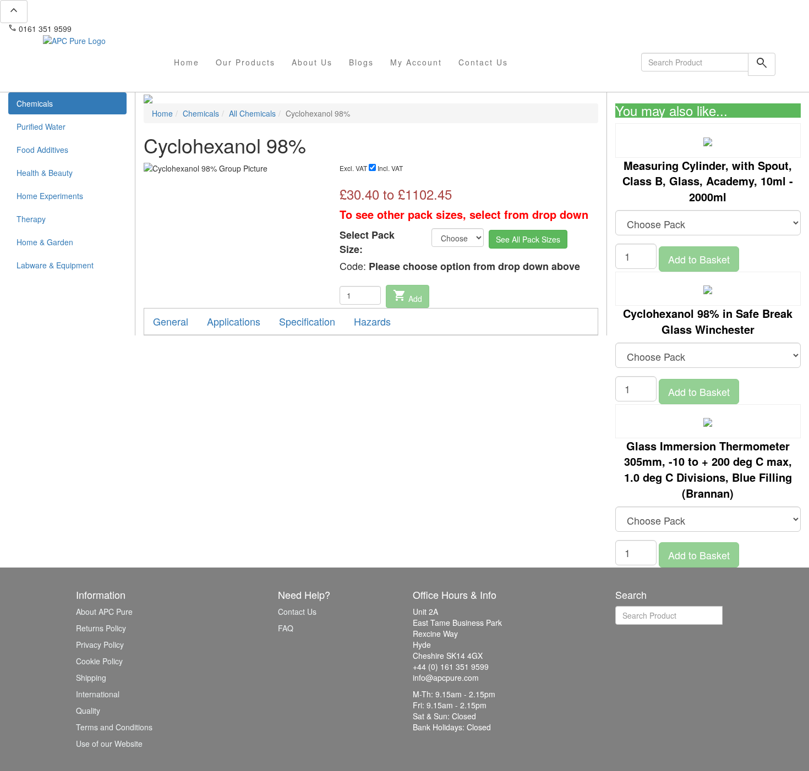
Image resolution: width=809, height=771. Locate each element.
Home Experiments (50, 195)
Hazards (372, 321)
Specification (307, 321)
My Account (416, 62)
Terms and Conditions (114, 727)
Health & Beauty (45, 172)
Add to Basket (699, 259)
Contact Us (483, 62)
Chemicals (35, 103)
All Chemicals (252, 113)
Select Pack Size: (367, 242)
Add (407, 296)
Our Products (245, 62)
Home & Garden (45, 241)
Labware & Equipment (55, 265)
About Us (312, 62)
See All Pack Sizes (528, 239)
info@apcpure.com (112, 28)
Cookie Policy (99, 661)
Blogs (361, 62)
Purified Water (41, 126)
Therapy (31, 218)
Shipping (91, 677)
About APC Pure (104, 611)
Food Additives (42, 149)
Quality (88, 710)
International (97, 694)
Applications (233, 321)
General (170, 321)
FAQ (285, 628)
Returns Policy (101, 628)
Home (186, 62)
